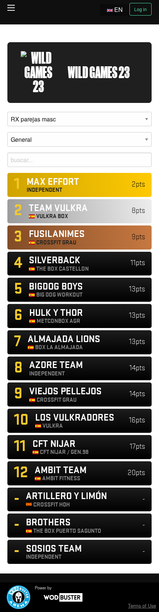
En (118, 9)
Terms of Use (142, 605)
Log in (140, 9)
